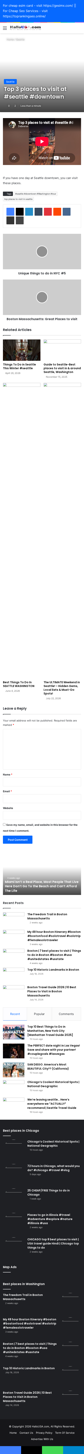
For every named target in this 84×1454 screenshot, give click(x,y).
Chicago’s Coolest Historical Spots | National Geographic (53, 1084)
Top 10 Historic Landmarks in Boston (53, 970)
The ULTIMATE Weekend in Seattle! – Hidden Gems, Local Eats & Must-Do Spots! (62, 687)
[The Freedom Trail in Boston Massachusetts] (13, 919)
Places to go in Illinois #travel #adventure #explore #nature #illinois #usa (49, 1219)
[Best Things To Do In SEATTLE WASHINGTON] (21, 531)
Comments (66, 1014)
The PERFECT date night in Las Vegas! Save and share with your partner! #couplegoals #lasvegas (53, 1050)
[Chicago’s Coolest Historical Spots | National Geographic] (13, 1087)
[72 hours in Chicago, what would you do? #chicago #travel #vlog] (13, 1175)
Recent (15, 1014)
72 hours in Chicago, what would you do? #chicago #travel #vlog (53, 1168)
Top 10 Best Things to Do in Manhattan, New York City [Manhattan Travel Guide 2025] (50, 1031)
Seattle (20, 39)
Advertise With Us (42, 1439)
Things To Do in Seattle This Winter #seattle (19, 366)
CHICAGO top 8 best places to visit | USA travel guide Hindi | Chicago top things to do (53, 1243)
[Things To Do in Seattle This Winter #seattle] (21, 350)
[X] (20, 212)
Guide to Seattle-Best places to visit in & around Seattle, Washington (62, 368)
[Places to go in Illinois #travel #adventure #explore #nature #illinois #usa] (13, 1224)
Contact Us (26, 1432)
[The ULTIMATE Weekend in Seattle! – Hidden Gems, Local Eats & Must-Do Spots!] (62, 531)
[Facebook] (10, 212)
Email (7, 791)
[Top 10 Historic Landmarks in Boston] (13, 975)
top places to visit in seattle (18, 199)
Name (7, 774)
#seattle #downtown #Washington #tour (35, 193)
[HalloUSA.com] (25, 28)
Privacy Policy (44, 1432)
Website (8, 808)
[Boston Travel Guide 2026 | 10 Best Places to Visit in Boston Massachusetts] (13, 992)
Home (10, 39)
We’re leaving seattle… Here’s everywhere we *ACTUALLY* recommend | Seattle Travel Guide (51, 1104)
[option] (42, 873)
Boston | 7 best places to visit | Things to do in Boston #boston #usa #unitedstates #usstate (54, 955)
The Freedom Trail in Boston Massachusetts (47, 916)
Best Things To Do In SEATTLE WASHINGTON (18, 684)
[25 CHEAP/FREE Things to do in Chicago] (13, 1199)
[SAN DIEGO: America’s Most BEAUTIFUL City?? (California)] (13, 1070)
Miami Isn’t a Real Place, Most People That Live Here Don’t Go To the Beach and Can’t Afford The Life (42, 886)
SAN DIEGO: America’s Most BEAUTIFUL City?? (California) (48, 1067)
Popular (39, 1014)
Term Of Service (65, 1432)
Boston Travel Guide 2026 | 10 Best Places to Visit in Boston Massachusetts (51, 991)
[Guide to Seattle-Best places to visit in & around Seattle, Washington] (62, 350)
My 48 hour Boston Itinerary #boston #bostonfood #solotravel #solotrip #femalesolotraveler (54, 936)
